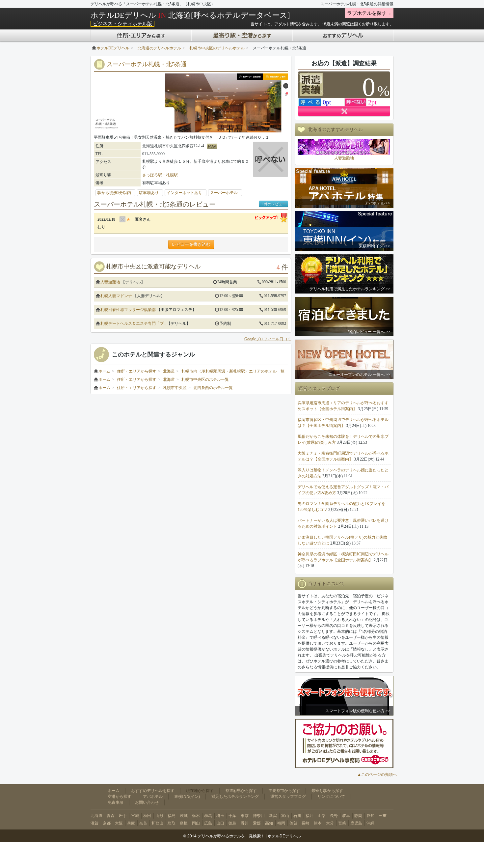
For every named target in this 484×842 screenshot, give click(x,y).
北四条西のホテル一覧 (213, 387)
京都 (107, 823)
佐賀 (293, 823)
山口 (220, 823)
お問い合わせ (147, 802)
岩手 (123, 815)
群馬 (208, 815)
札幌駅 (172, 175)
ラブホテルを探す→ (369, 13)
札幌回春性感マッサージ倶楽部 (128, 309)
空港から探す (119, 796)
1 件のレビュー (273, 204)
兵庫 (131, 823)
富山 (285, 815)
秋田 (147, 815)
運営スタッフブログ (288, 796)
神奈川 (259, 815)
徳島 (232, 823)
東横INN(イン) (187, 796)
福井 (309, 815)
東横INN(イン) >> (374, 246)
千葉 (232, 815)
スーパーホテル (226, 192)
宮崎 (342, 823)
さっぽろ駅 (152, 175)
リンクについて (331, 796)
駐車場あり (151, 192)
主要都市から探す (284, 790)
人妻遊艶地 (110, 282)
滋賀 (94, 823)
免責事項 (115, 802)
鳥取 (171, 823)
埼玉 (220, 815)
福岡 (281, 823)
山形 (159, 815)
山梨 (322, 815)
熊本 (318, 823)
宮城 (135, 815)
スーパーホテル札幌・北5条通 (147, 64)
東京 (245, 815)
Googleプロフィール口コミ (267, 339)
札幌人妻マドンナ (116, 296)
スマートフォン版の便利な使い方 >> (357, 711)
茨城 (184, 815)
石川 (297, 815)
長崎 (305, 823)
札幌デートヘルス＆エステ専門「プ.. (133, 323)
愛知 (370, 815)
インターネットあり (186, 192)
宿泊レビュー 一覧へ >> (369, 331)
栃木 (196, 815)
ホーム (104, 371)
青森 (111, 815)
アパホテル (153, 796)
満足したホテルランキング (235, 796)
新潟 (273, 815)
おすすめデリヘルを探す (153, 790)
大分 (330, 823)
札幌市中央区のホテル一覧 (205, 379)
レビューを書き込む (191, 244)
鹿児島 (356, 823)
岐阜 (346, 815)
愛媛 (257, 823)
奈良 (143, 823)
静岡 (358, 815)
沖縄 (370, 823)
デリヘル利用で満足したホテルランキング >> (349, 289)
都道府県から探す (241, 790)
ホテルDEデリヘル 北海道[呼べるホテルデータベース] (190, 15)
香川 (245, 823)
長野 (334, 815)
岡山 (196, 823)
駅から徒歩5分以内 (116, 192)
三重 (383, 815)
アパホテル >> (377, 203)
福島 (171, 815)
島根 (184, 823)
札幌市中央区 (175, 387)
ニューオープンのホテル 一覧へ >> (359, 374)
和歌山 (157, 823)
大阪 (119, 823)
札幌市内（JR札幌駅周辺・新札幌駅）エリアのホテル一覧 (232, 371)
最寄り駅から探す (327, 790)
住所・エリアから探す (136, 371)
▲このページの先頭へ (377, 774)
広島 (208, 823)
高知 (269, 823)
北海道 (169, 371)
